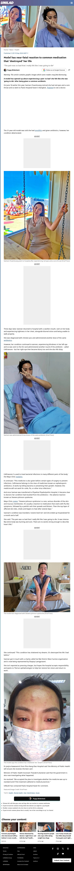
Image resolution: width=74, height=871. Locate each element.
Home (6, 50)
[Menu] (71, 3)
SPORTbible (6, 864)
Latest (35, 851)
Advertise (5, 848)
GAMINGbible (21, 848)
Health (17, 50)
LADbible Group (7, 858)
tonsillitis (38, 130)
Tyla (18, 851)
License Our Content (23, 861)
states (15, 501)
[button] (69, 70)
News (11, 50)
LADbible (5, 861)
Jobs (34, 848)
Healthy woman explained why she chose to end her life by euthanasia (23, 808)
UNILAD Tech (21, 854)
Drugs (38, 793)
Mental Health (18, 793)
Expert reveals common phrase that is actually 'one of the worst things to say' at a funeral (28, 810)
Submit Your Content (61, 860)
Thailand (50, 88)
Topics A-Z (36, 858)
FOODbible (20, 858)
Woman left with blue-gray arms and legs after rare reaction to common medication (26, 803)
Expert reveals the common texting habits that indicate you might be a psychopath (26, 805)
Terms (4, 851)
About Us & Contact (22, 864)
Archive (35, 854)
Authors (35, 861)
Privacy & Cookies (8, 854)
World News (31, 793)
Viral (25, 793)
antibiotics (8, 340)
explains (19, 477)
